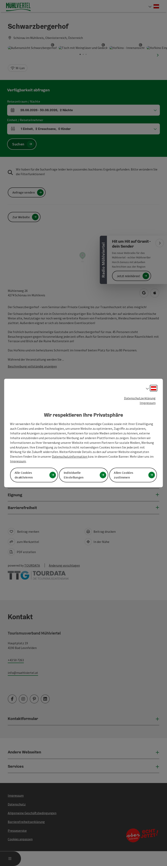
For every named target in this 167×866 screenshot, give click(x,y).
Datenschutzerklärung (140, 398)
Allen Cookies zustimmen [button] (123, 475)
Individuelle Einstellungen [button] (74, 475)
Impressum (148, 403)
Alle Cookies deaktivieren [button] (24, 475)
